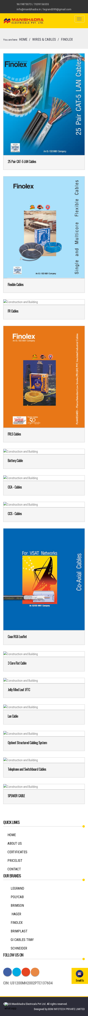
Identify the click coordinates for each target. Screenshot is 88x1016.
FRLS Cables (14, 434)
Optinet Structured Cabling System (27, 742)
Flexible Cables (15, 284)
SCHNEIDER (19, 948)
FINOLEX (17, 923)
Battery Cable (15, 460)
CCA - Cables (15, 487)
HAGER (16, 914)
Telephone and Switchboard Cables (27, 769)
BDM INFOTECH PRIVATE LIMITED (66, 1009)
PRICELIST (14, 861)
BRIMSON (17, 905)
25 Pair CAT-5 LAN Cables (22, 161)
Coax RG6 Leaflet (17, 636)
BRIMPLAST (19, 931)
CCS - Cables (15, 513)
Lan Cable (13, 716)
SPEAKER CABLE (16, 795)
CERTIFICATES (17, 852)
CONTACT (14, 869)
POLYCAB (17, 897)
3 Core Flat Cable (17, 663)
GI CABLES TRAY (22, 940)
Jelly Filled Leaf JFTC (19, 689)
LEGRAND (17, 888)
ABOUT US (14, 843)
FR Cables (13, 311)
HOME (23, 39)
